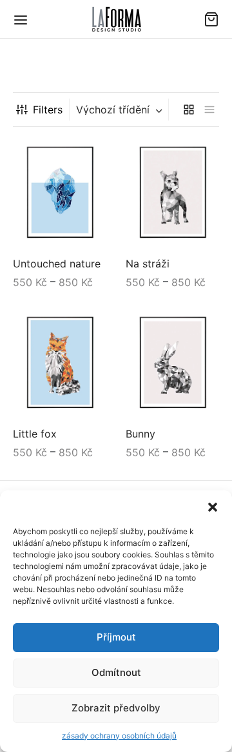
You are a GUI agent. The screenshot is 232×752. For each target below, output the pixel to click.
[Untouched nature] (59, 193)
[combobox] (120, 109)
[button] (212, 506)
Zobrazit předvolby (116, 708)
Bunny (140, 433)
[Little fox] (59, 364)
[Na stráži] (172, 193)
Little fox (35, 433)
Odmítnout (116, 672)
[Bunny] (172, 364)
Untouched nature (57, 264)
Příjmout (116, 637)
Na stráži (147, 264)
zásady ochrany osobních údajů (119, 735)
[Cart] (211, 19)
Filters (48, 109)
